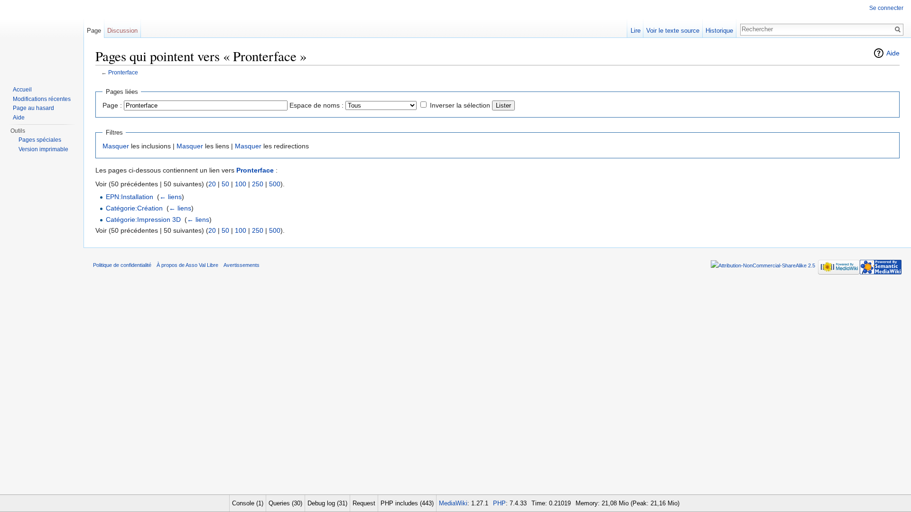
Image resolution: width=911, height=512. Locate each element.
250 (257, 184)
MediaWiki (453, 503)
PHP (499, 503)
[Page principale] (42, 38)
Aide (893, 53)
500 (274, 184)
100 (240, 184)
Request (364, 503)
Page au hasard (33, 108)
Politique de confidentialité (122, 265)
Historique (719, 30)
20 (212, 184)
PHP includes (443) (407, 503)
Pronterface (123, 72)
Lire (636, 30)
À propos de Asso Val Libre (187, 265)
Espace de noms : (316, 105)
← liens (170, 197)
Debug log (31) (327, 503)
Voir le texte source (672, 30)
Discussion (122, 30)
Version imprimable (43, 149)
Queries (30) (285, 503)
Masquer (115, 146)
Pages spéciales (40, 140)
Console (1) (247, 503)
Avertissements (241, 265)
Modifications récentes (42, 99)
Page (94, 30)
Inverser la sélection (460, 105)
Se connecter (886, 8)
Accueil (22, 89)
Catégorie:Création (134, 208)
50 (225, 184)
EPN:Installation (129, 197)
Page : (112, 105)
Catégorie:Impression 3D (143, 219)
